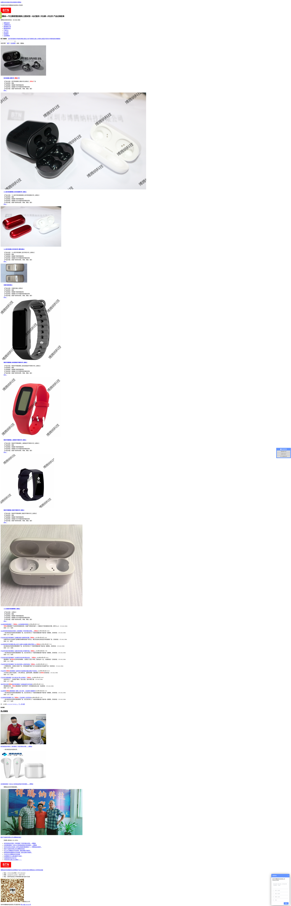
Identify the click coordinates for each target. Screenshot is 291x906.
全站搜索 (13, 43)
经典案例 (9, 870)
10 (15, 704)
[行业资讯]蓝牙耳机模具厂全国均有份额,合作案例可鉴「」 (18, 651)
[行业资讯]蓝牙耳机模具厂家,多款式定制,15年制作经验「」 (18, 664)
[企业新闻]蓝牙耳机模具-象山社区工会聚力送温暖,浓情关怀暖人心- (20, 644)
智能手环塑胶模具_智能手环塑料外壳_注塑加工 (14, 510)
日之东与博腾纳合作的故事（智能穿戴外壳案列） (17, 850)
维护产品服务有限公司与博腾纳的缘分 (14, 848)
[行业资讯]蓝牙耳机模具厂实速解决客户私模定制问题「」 (18, 637)
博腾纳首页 (7, 23)
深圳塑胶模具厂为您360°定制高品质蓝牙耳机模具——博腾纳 (20, 845)
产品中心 (6, 30)
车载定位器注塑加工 (8, 285)
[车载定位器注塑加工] (14, 282)
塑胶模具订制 (7, 26)
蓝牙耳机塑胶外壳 (13, 38)
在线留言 (7, 2)
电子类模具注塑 (32, 38)
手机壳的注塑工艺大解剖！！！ (13, 859)
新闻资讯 (24, 870)
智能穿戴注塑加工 (23, 38)
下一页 (20, 704)
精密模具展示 (7, 28)
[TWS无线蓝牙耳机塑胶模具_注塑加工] (41, 606)
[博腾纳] (6, 12)
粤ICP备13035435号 (26, 904)
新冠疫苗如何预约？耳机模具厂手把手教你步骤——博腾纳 (20, 843)
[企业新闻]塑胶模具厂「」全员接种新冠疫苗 (14, 624)
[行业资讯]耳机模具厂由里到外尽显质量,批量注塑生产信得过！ (19, 671)
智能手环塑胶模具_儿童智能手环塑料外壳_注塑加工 (15, 440)
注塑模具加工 (7, 24)
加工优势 (6, 32)
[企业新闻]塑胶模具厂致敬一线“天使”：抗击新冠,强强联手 (18, 691)
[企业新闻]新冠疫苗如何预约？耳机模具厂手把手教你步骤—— (19, 631)
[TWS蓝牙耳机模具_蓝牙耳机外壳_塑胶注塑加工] (31, 246)
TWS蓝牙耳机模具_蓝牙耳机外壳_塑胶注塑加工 (14, 249)
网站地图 (12, 2)
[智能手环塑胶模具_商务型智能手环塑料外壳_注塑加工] (31, 359)
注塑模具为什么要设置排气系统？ (13, 856)
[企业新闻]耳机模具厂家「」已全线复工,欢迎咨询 (16, 697)
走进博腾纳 (7, 35)
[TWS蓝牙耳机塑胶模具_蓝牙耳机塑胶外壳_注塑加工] (73, 189)
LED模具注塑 (39, 38)
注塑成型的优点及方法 (10, 858)
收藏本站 (3, 2)
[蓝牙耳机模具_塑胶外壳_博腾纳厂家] (23, 75)
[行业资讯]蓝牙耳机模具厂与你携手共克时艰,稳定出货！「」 (19, 657)
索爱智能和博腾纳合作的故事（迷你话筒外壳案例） (18, 852)
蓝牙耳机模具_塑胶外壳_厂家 (11, 78)
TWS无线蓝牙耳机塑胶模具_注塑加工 (12, 608)
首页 (8, 43)
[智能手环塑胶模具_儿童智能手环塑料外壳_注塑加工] (31, 437)
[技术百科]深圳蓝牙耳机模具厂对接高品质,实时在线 (16, 684)
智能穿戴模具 (56, 38)
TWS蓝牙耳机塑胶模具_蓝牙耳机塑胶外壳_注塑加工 (15, 191)
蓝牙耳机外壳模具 (48, 38)
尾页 (24, 704)
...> (17, 704)
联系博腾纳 (18, 2)
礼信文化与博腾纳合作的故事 (12, 854)
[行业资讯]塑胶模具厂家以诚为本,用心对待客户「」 (16, 677)
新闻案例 (6, 34)
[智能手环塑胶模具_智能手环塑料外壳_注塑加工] (27, 507)
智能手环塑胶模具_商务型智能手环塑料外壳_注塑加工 (15, 362)
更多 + (5, 90)
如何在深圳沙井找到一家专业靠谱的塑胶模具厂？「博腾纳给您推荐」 (23, 847)
